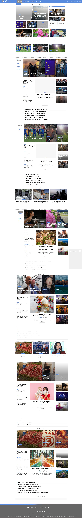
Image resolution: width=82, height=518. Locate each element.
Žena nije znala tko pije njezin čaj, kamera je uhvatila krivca (61, 388)
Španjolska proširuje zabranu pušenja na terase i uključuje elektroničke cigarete (61, 23)
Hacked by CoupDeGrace (22, 17)
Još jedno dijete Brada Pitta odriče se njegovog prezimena (21, 304)
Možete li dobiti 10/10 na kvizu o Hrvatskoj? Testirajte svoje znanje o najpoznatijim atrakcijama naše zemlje (61, 474)
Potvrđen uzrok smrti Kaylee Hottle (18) (47, 291)
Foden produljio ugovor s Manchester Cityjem (32, 184)
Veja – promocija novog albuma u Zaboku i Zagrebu (25, 422)
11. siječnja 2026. (19, 475)
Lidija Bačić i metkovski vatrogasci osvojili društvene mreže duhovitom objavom (28, 329)
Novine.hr (26, 76)
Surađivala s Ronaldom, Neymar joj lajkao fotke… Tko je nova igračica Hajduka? (22, 317)
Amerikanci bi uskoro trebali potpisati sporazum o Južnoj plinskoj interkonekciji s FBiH (36, 115)
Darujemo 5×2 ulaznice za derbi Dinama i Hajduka (41, 355)
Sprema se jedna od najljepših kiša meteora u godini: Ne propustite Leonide (28, 484)
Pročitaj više (45, 104)
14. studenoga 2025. (58, 356)
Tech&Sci (50, 21)
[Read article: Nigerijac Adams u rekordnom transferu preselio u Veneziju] (46, 151)
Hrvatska (24, 99)
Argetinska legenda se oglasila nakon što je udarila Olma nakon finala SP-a (35, 182)
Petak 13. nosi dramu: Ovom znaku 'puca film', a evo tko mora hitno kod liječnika (48, 377)
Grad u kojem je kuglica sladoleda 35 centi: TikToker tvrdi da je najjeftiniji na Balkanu (42, 315)
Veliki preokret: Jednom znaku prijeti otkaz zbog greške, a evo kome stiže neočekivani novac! (42, 402)
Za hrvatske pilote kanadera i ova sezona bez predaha (43, 25)
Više (40, 1)
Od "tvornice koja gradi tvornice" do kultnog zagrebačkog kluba (26, 482)
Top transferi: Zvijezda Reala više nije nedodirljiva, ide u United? (34, 180)
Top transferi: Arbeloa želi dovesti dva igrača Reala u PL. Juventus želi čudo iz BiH (29, 146)
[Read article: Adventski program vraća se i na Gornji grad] (58, 348)
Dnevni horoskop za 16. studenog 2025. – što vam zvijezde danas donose (22, 385)
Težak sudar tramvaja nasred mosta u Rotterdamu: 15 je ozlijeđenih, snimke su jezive (36, 109)
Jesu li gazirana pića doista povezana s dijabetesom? (62, 235)
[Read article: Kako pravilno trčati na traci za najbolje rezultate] (24, 33)
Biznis (58, 21)
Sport (28, 1)
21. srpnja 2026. (19, 312)
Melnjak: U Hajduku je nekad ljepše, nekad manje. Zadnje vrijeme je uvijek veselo (62, 147)
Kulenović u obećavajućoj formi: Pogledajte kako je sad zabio (62, 164)
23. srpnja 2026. (32, 141)
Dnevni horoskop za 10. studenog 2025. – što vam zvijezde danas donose (61, 397)
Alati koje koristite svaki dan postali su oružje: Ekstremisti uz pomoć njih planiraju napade (58, 202)
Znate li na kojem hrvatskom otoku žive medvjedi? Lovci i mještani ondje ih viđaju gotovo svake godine (61, 465)
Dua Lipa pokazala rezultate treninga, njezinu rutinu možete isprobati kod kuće (35, 269)
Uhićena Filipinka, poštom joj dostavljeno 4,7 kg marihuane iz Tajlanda (61, 91)
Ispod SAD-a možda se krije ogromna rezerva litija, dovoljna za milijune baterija (41, 202)
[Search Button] (67, 1)
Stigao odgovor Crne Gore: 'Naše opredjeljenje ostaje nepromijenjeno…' (61, 73)
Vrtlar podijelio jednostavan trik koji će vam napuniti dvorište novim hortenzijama (40, 38)
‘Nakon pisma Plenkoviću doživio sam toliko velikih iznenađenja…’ (27, 101)
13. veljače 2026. (46, 380)
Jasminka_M (20, 380)
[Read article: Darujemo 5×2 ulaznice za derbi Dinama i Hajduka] (41, 348)
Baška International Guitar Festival (22, 414)
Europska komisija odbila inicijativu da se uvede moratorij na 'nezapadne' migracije (35, 111)
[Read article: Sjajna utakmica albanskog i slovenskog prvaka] (57, 48)
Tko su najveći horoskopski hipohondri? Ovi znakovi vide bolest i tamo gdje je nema (61, 407)
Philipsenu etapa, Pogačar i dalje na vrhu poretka (32, 176)
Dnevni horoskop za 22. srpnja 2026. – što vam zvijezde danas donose (34, 271)
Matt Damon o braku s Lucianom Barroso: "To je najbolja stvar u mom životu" (28, 333)
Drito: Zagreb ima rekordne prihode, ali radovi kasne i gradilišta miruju (34, 117)
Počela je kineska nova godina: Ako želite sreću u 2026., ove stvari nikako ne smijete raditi (61, 445)
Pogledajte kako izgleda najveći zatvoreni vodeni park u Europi (42, 469)
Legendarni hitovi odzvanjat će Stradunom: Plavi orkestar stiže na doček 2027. (61, 300)
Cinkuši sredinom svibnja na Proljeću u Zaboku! (24, 424)
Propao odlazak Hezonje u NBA (28, 160)
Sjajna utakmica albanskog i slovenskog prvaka (55, 52)
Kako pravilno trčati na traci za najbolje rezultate (22, 37)
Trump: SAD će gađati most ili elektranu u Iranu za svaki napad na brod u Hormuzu (32, 25)
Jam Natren (19, 420)
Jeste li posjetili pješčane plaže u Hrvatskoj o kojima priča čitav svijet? (29, 232)
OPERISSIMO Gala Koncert (22, 416)
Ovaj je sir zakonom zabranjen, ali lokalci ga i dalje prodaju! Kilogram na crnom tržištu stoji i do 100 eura (46, 248)
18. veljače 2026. (59, 447)
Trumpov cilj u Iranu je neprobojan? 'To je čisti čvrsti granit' (28, 95)
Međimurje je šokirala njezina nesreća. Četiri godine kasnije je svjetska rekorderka (28, 166)
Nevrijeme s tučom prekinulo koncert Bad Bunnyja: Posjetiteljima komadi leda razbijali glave (30, 327)
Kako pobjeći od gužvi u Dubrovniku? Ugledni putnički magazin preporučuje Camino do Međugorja (28, 253)
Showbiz (37, 1)
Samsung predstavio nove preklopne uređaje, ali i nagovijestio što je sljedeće (52, 23)
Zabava (45, 375)
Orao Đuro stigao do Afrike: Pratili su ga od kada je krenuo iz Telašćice (27, 490)
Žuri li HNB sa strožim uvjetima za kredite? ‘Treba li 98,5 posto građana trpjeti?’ (56, 14)
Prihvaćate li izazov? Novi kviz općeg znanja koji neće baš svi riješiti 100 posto (23, 397)
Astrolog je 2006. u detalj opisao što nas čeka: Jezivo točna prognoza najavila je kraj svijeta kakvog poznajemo (22, 467)
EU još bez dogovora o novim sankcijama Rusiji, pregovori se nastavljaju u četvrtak (50, 73)
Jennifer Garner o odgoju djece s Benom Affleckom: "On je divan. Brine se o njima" (29, 335)
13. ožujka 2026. (46, 447)
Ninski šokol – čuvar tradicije (23, 355)
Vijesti (24, 1)
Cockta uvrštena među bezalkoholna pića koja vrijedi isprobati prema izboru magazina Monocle (62, 242)
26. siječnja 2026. (19, 454)
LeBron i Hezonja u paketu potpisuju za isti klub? (32, 174)
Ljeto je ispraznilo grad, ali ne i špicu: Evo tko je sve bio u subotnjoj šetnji (27, 337)
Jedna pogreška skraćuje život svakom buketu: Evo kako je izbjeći (62, 251)
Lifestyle (32, 1)
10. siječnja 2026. (59, 457)
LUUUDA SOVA (20, 418)
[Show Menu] (14, 1)
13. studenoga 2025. (19, 399)
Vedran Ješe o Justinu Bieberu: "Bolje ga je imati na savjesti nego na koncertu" (61, 320)
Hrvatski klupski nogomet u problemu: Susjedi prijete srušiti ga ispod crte (23, 53)
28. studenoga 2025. (41, 357)
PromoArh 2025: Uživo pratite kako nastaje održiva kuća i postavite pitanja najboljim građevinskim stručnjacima (33, 492)
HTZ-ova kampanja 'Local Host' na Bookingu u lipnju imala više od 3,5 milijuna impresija (36, 119)
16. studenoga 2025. (19, 386)
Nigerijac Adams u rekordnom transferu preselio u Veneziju (46, 160)
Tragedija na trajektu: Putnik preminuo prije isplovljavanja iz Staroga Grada (35, 113)
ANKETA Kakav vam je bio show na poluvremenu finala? (61, 311)
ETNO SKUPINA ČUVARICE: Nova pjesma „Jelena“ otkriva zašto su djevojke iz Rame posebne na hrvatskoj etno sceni (61, 377)
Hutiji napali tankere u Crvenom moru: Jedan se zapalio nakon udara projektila (32, 4)
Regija (32, 22)
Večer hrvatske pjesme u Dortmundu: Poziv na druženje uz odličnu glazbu (22, 391)
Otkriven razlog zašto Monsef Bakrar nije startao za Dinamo (33, 178)
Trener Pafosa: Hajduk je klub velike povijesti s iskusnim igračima (62, 156)
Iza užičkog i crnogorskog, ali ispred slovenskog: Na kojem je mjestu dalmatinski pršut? (29, 486)
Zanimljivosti (46, 442)
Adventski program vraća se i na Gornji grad (58, 355)
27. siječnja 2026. (44, 471)
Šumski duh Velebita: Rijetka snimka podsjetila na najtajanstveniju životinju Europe (22, 452)
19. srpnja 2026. (59, 303)
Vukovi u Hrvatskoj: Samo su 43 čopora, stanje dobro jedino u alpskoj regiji (22, 474)
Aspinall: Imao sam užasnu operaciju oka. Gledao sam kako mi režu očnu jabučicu (40, 53)
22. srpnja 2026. (43, 27)
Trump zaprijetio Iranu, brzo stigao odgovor (61, 83)
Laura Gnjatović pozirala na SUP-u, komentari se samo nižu (61, 291)
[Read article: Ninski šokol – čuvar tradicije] (23, 348)
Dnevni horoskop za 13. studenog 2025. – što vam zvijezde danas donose (22, 404)
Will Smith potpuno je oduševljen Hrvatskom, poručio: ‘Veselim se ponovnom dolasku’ (29, 290)
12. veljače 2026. (59, 380)
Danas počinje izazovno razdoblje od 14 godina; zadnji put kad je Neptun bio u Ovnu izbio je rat (23, 459)
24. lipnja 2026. (24, 356)
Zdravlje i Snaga (26, 244)
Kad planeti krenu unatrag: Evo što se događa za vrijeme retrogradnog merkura (28, 488)
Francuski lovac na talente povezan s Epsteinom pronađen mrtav (61, 99)
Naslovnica (20, 1)
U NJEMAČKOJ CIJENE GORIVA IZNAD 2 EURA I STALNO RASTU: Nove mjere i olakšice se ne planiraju (21, 26)
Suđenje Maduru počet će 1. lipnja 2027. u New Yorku (33, 74)
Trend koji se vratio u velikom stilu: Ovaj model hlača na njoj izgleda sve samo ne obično (29, 239)
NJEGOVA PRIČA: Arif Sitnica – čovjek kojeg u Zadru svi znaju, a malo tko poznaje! (61, 455)
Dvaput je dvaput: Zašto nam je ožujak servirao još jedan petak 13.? (48, 445)
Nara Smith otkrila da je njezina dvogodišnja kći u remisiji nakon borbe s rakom (28, 331)
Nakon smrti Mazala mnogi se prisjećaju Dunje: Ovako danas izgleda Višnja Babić (22, 311)
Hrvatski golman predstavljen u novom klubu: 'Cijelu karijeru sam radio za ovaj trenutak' (28, 153)
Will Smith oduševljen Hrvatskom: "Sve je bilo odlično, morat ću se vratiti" (57, 38)
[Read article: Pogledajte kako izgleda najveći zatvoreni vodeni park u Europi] (42, 458)
